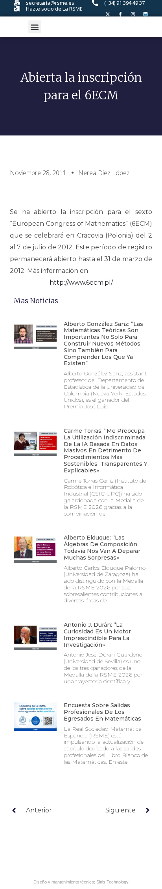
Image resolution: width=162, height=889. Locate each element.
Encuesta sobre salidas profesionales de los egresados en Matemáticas (102, 712)
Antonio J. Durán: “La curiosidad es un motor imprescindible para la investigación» (97, 634)
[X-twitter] (107, 14)
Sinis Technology (112, 882)
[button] (34, 26)
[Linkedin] (145, 14)
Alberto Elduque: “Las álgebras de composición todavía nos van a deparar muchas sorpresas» (102, 547)
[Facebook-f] (120, 14)
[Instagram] (133, 14)
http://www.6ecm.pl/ (81, 282)
